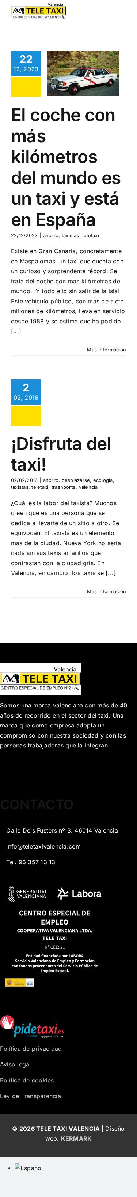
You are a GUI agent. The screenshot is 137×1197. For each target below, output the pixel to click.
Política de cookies (27, 1080)
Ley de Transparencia (30, 1096)
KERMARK (76, 1138)
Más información (106, 349)
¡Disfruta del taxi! (61, 454)
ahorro (50, 235)
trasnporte (64, 487)
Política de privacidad (31, 1048)
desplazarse (76, 480)
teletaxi (90, 235)
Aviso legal (15, 1064)
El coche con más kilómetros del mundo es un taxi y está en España (66, 167)
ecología (103, 480)
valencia (88, 487)
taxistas (70, 235)
